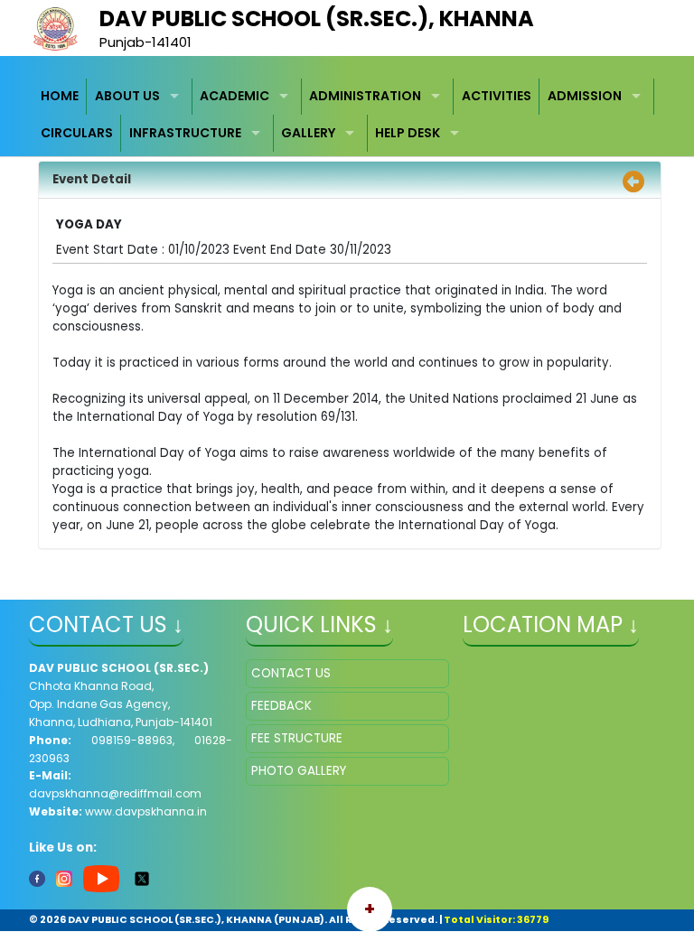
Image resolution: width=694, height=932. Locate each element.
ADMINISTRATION (365, 96)
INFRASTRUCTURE (185, 133)
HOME (60, 96)
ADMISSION (585, 96)
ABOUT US (127, 96)
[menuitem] (60, 97)
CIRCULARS (77, 133)
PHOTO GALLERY (298, 770)
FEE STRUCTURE (296, 738)
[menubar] (347, 115)
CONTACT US (291, 673)
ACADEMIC (234, 96)
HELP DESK (407, 133)
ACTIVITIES (496, 96)
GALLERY (308, 133)
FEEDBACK (281, 705)
